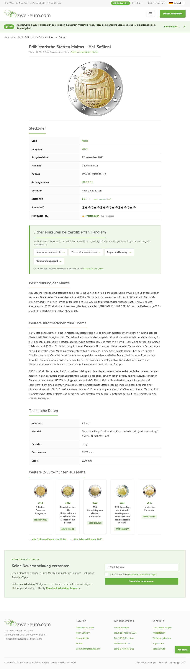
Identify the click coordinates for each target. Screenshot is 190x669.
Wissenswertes (121, 627)
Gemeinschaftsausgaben (88, 648)
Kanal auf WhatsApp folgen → (63, 588)
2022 (20, 37)
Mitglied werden (120, 3)
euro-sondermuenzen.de (50, 252)
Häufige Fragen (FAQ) (125, 632)
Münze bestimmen (172, 13)
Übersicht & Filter (85, 627)
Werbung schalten (162, 638)
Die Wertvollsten (122, 643)
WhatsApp (174, 662)
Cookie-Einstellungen (146, 662)
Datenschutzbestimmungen (142, 574)
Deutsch (179, 2)
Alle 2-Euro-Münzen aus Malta (49, 539)
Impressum (158, 643)
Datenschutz (159, 648)
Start (6, 37)
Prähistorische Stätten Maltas (84, 52)
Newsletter (137, 3)
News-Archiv (82, 638)
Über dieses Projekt (162, 627)
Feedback (182, 649)
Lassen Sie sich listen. (93, 268)
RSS (184, 662)
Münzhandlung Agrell (49, 261)
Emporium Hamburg (119, 252)
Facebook (163, 662)
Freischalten (98, 215)
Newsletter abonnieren (141, 581)
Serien (79, 643)
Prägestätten (159, 632)
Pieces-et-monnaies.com (86, 252)
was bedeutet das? (102, 199)
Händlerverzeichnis (156, 3)
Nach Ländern (83, 632)
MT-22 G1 (87, 182)
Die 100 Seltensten (124, 638)
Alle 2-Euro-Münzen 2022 (88, 539)
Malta (13, 37)
